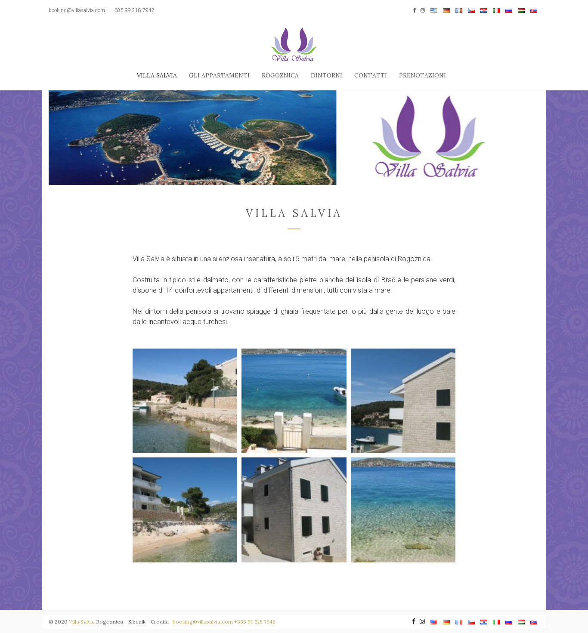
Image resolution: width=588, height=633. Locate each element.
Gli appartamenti (219, 75)
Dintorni (326, 75)
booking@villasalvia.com (77, 10)
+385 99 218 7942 (133, 10)
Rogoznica (280, 75)
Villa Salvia (157, 75)
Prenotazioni (422, 75)
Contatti (370, 75)
